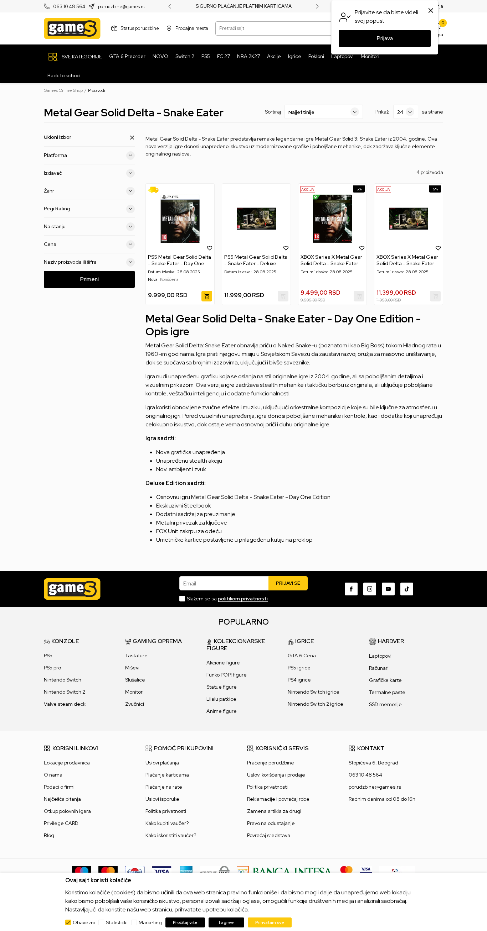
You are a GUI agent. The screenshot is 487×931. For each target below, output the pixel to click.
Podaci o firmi (59, 787)
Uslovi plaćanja (162, 762)
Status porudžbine (140, 28)
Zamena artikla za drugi (274, 811)
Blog (49, 835)
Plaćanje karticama (167, 775)
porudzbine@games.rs (121, 7)
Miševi (132, 667)
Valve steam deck (65, 704)
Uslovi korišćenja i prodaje (276, 775)
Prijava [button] (385, 38)
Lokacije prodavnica (67, 762)
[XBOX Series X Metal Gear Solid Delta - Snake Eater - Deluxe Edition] (408, 218)
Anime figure (221, 711)
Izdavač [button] (53, 173)
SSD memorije (385, 704)
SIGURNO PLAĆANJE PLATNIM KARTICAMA (244, 6)
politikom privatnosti (243, 598)
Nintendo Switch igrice (313, 692)
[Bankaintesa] (285, 871)
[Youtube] (388, 589)
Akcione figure (223, 662)
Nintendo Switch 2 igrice (315, 704)
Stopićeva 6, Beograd (373, 762)
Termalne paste (387, 692)
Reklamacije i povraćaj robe (278, 799)
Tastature (136, 655)
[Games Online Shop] (72, 28)
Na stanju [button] (55, 226)
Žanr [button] (49, 191)
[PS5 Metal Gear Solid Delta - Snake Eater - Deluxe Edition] (256, 218)
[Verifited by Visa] (366, 871)
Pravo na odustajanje (271, 823)
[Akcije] (307, 189)
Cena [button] (50, 244)
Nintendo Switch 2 (64, 692)
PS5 (48, 655)
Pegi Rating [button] (57, 208)
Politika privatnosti (165, 811)
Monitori (134, 692)
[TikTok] (406, 589)
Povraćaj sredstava (268, 835)
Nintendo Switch (62, 680)
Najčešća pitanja (62, 799)
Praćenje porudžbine (270, 762)
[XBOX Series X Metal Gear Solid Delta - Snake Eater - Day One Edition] (332, 218)
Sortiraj (273, 111)
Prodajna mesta (191, 28)
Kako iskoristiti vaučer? (170, 835)
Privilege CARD (61, 823)
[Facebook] (351, 589)
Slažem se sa (227, 598)
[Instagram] (369, 589)
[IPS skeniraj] (397, 871)
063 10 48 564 (69, 7)
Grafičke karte (385, 680)
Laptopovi (380, 656)
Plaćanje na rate (163, 787)
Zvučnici (134, 704)
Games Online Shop (63, 90)
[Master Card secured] (346, 871)
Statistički (117, 922)
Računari (379, 668)
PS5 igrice (299, 667)
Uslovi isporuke (162, 799)
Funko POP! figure (226, 675)
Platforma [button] (55, 155)
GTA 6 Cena (302, 655)
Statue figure (221, 687)
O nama (53, 775)
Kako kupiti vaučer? (167, 823)
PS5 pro (52, 667)
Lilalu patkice (221, 699)
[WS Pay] (215, 871)
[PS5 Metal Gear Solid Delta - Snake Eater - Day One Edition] (180, 218)
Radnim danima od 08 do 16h (382, 799)
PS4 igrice (299, 680)
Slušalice (135, 680)
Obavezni (84, 922)
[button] (209, 247)
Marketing (150, 922)
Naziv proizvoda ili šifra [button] (70, 262)
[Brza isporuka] (156, 189)
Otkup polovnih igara (67, 811)
